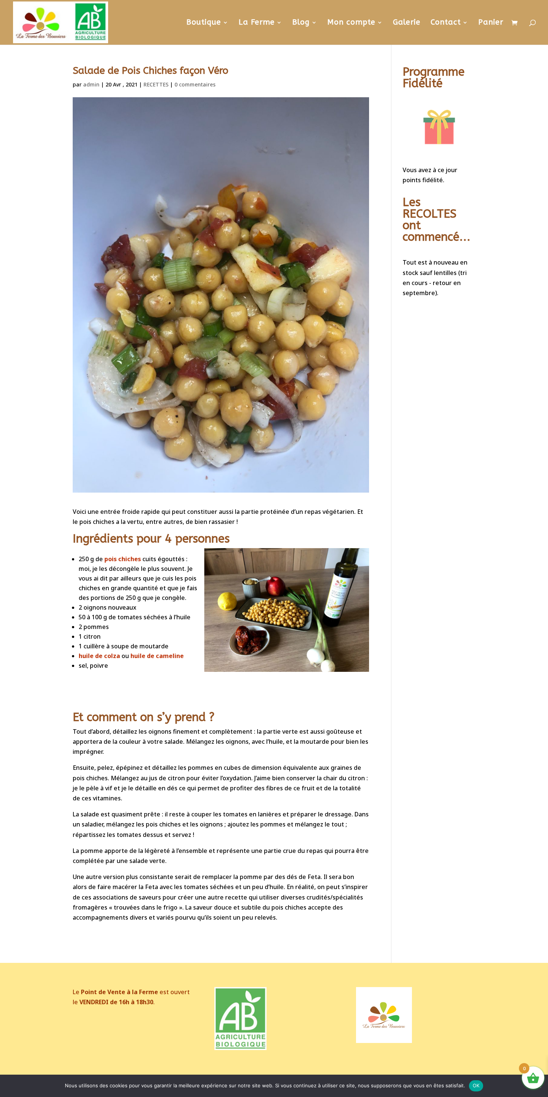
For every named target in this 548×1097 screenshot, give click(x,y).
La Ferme (257, 23)
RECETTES (156, 84)
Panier (490, 23)
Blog (301, 23)
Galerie (407, 23)
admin (91, 84)
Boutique (203, 23)
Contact (446, 23)
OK (476, 1085)
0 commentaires (194, 84)
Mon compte (351, 23)
